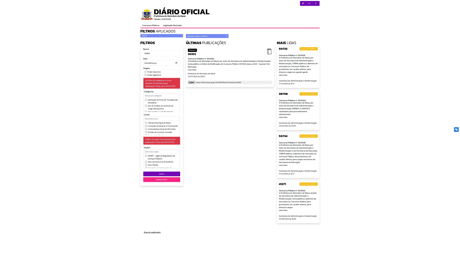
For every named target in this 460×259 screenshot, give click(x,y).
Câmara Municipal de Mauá (159, 122)
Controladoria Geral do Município (162, 129)
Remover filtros (161, 179)
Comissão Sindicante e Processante (163, 125)
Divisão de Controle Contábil (160, 132)
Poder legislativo (154, 75)
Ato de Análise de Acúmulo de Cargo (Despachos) (160, 107)
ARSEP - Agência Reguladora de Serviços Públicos (161, 157)
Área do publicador (152, 232)
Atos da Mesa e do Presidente (160, 111)
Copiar (191, 82)
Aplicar (161, 174)
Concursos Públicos (150, 25)
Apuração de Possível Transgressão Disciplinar (163, 101)
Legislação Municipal (172, 25)
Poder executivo (154, 71)
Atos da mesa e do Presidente (160, 161)
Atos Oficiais (153, 164)
